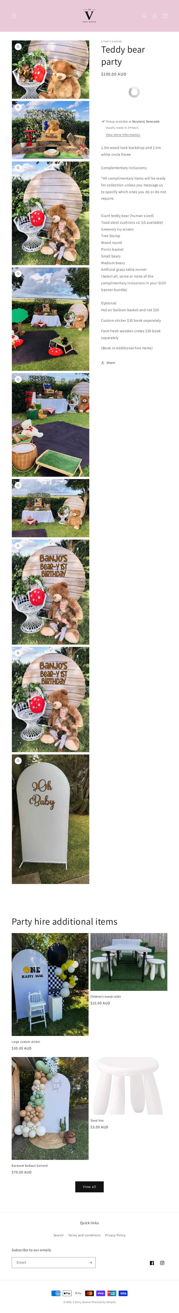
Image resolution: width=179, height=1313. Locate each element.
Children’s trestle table (105, 997)
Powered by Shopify (104, 1302)
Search (59, 1235)
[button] (14, 16)
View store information (123, 135)
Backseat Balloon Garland (30, 1166)
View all (89, 1186)
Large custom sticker (26, 1042)
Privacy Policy (115, 1235)
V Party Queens (82, 1302)
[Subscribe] (90, 1262)
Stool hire (97, 1120)
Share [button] (111, 363)
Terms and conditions (84, 1235)
